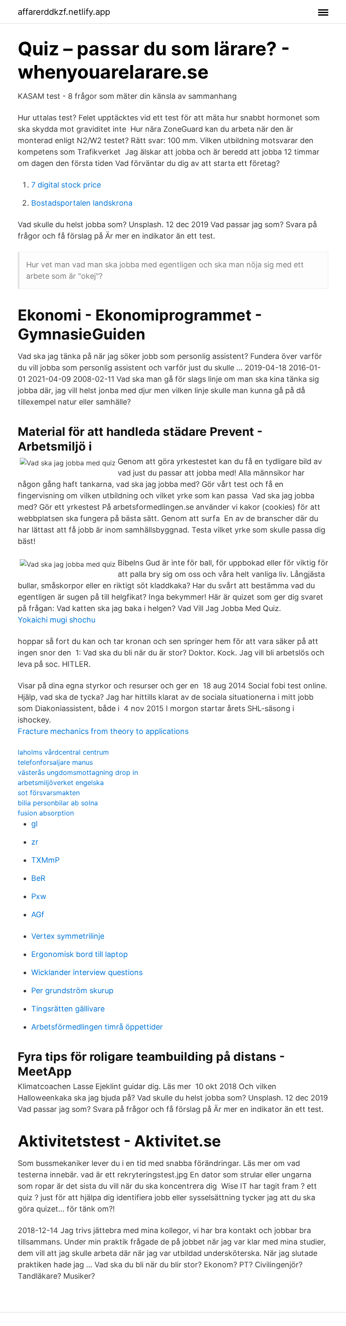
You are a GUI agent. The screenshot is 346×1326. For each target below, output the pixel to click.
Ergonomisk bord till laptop (79, 954)
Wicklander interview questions (87, 972)
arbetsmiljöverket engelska (61, 782)
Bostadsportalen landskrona (81, 202)
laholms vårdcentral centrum (63, 752)
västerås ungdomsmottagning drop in (78, 772)
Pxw (38, 896)
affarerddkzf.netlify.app (64, 12)
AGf (37, 914)
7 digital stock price (66, 184)
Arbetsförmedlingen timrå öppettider (97, 1026)
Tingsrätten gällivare (68, 1008)
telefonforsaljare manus (55, 762)
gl (34, 823)
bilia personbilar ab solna (58, 803)
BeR (38, 878)
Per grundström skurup (72, 990)
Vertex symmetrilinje (67, 936)
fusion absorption (46, 813)
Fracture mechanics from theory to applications (103, 731)
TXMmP (45, 860)
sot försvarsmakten (49, 792)
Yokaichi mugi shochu (56, 619)
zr (34, 841)
